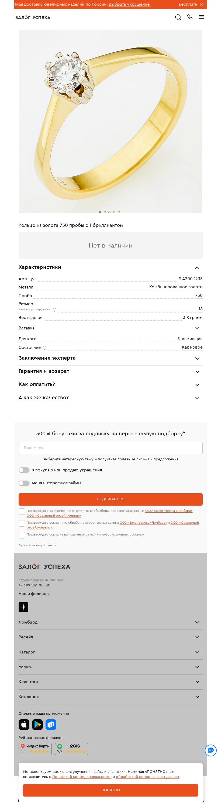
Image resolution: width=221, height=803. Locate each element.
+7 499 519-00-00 (34, 585)
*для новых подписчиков (37, 545)
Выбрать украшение (99, 4)
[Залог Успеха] (33, 17)
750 (199, 295)
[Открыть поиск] (178, 17)
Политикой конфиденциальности (82, 777)
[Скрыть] (201, 5)
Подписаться (111, 499)
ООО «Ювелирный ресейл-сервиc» (54, 515)
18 (201, 309)
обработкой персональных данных (147, 777)
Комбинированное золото (176, 287)
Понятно (110, 790)
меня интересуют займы (56, 483)
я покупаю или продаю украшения (67, 470)
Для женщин (190, 339)
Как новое (192, 347)
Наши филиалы (34, 594)
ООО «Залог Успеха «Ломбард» (169, 510)
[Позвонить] (189, 16)
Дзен (23, 607)
